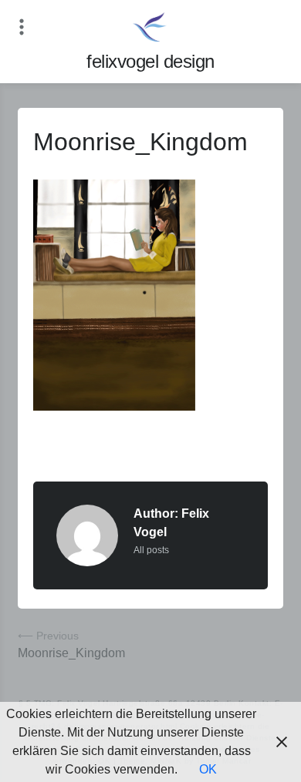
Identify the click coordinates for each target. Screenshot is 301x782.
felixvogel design (150, 61)
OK (208, 769)
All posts (151, 550)
